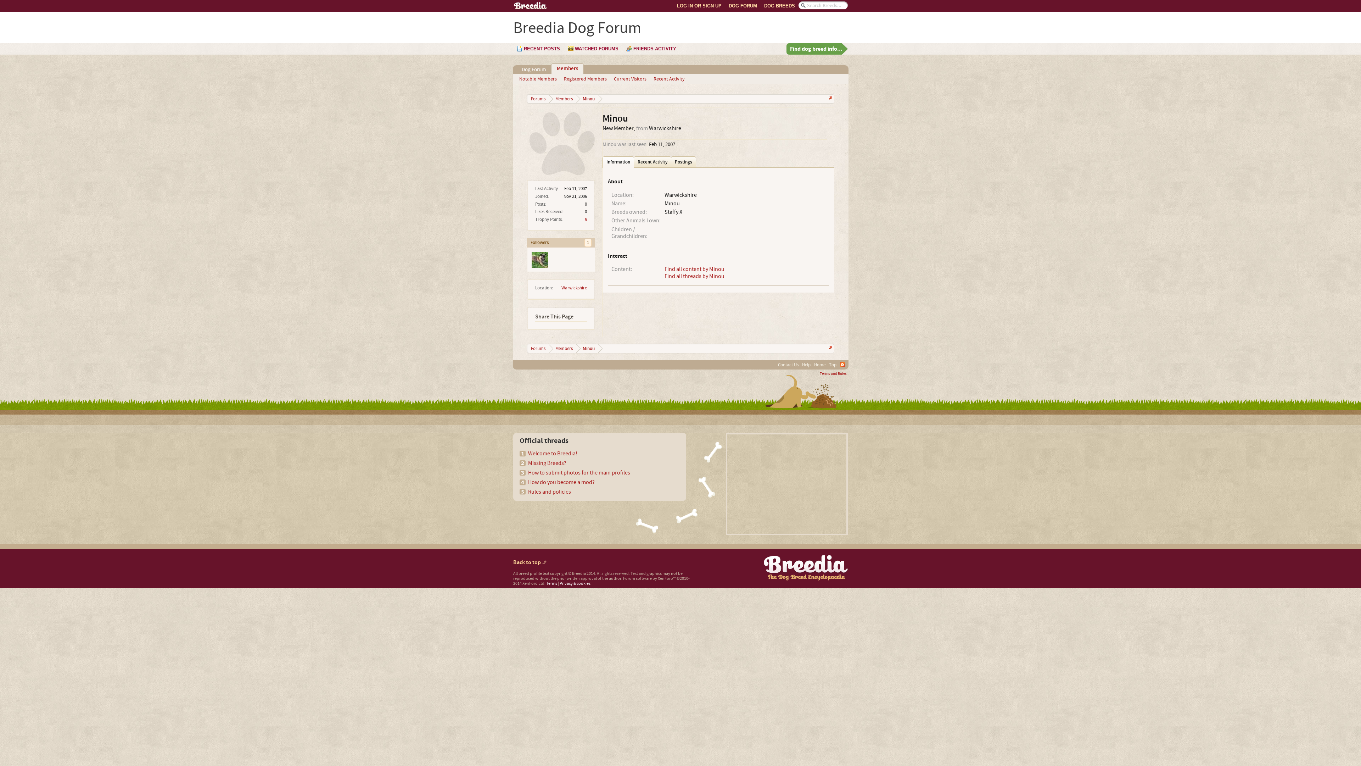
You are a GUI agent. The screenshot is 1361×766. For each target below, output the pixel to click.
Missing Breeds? (547, 463)
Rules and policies (549, 491)
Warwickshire (574, 288)
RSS (842, 364)
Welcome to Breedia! (552, 453)
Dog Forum (743, 6)
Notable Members (538, 79)
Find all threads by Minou (694, 276)
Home (819, 365)
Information (618, 162)
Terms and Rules (833, 373)
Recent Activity (669, 79)
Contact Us (788, 365)
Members (567, 68)
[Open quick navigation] (830, 98)
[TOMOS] (539, 259)
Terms (551, 583)
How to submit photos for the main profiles (579, 472)
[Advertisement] (786, 484)
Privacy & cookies (575, 583)
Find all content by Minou (694, 269)
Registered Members (585, 79)
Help (806, 365)
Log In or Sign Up (699, 6)
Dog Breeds (779, 6)
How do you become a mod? (561, 482)
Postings (683, 162)
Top (832, 365)
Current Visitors (630, 79)
